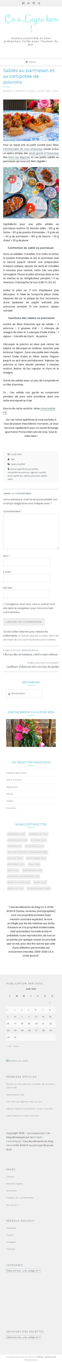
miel (34, 864)
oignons (34, 472)
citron (38, 840)
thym (40, 882)
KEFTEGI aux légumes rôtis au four (24, 1101)
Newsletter (11, 1190)
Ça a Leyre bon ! (31, 24)
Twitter (9, 1235)
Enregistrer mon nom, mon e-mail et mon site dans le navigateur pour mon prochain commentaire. (29, 608)
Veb (12, 459)
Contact (10, 1176)
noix (13, 870)
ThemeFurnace (30, 1360)
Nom (6, 555)
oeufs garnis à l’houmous (44, 153)
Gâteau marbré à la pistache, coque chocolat (29, 1108)
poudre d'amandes (24, 876)
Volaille (9, 801)
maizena (16, 864)
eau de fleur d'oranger (28, 852)
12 (29, 1016)
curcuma (34, 846)
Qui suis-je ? (12, 1205)
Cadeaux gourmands (16, 773)
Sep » (16, 1046)
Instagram (11, 1242)
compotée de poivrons (18, 472)
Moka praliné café (15, 1094)
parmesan (32, 870)
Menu (32, 62)
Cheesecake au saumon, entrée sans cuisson (30, 652)
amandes (16, 834)
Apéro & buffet (14, 91)
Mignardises (12, 787)
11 (22, 1016)
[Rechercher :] (24, 693)
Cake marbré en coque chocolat (22, 1115)
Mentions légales (14, 1183)
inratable (36, 858)
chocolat (17, 840)
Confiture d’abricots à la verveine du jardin (32, 665)
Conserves (11, 808)
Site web (7, 587)
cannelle (38, 834)
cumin (15, 846)
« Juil (8, 1046)
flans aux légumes (19, 157)
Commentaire (12, 511)
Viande (9, 794)
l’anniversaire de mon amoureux (22, 149)
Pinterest (10, 1249)
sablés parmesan (32, 476)
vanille (16, 888)
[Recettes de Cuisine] (17, 1061)
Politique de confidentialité (20, 1197)
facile (15, 858)
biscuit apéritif (17, 469)
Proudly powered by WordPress (20, 1357)
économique (39, 888)
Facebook (11, 1228)
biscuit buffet (31, 469)
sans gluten (19, 882)
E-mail (7, 571)
